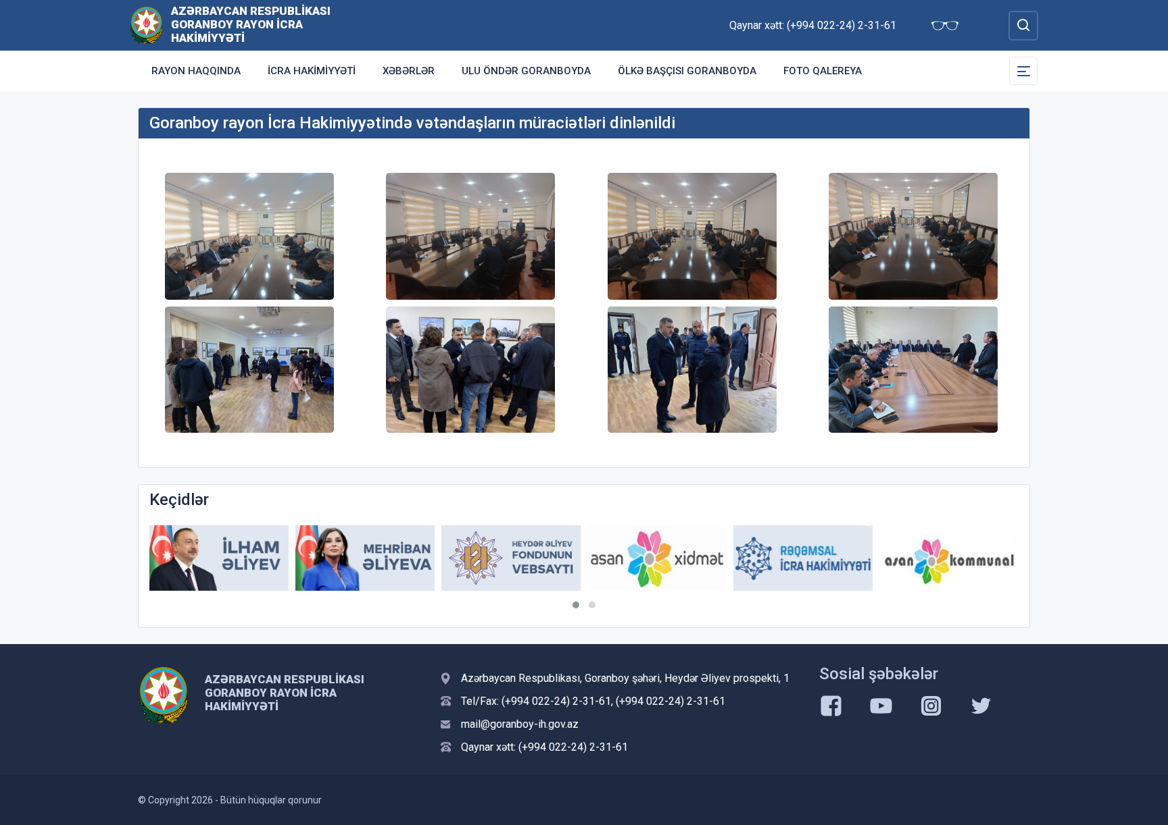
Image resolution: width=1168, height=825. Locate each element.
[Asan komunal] (949, 558)
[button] (576, 605)
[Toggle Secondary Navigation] (1023, 71)
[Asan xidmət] (657, 558)
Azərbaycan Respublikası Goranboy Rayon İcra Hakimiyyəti (251, 24)
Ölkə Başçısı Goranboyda (687, 71)
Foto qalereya (822, 71)
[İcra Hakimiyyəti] (146, 24)
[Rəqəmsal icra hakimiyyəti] (803, 558)
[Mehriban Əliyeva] (365, 558)
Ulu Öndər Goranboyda (526, 71)
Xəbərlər (409, 71)
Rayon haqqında (196, 71)
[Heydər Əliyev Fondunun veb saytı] (511, 558)
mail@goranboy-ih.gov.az (520, 724)
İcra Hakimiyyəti (312, 71)
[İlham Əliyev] (219, 558)
